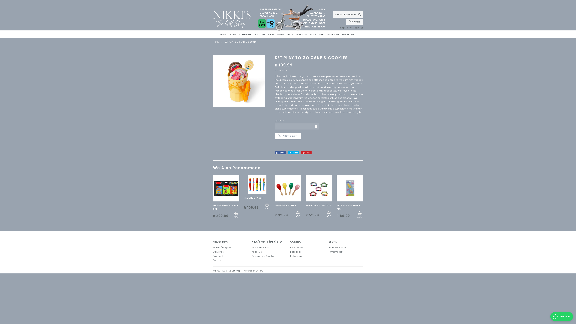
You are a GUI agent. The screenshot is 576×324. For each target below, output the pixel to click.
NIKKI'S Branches (260, 247)
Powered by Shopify (253, 270)
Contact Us (296, 247)
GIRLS (290, 34)
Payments (218, 256)
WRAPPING (333, 34)
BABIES (280, 34)
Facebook (295, 251)
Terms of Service (338, 247)
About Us (257, 251)
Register (358, 27)
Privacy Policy (336, 251)
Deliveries (218, 251)
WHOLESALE (348, 34)
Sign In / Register (222, 247)
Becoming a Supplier (263, 256)
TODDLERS (301, 34)
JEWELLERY (259, 34)
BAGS (271, 34)
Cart (357, 21)
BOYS (313, 34)
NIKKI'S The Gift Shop (231, 270)
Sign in (344, 27)
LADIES (232, 34)
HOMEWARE (245, 34)
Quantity (279, 120)
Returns (217, 260)
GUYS (321, 34)
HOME (223, 34)
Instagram (296, 256)
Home (216, 41)
